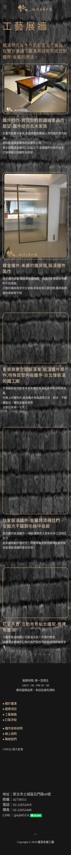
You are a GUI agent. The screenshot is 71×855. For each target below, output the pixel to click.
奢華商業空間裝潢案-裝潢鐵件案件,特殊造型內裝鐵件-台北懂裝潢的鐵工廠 (34, 375)
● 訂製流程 (10, 720)
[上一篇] (21, 654)
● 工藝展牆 (10, 714)
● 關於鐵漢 (10, 703)
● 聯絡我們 (10, 739)
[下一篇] (49, 654)
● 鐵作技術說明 (13, 728)
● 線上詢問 (10, 733)
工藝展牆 (26, 26)
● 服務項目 (10, 709)
